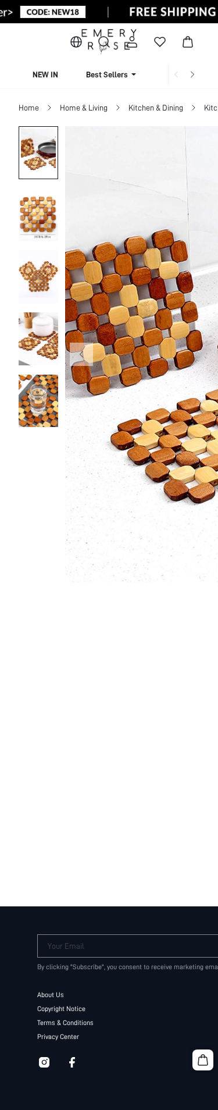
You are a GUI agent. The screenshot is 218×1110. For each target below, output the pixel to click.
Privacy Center (58, 1037)
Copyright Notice (61, 1009)
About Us (50, 995)
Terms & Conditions (65, 1023)
